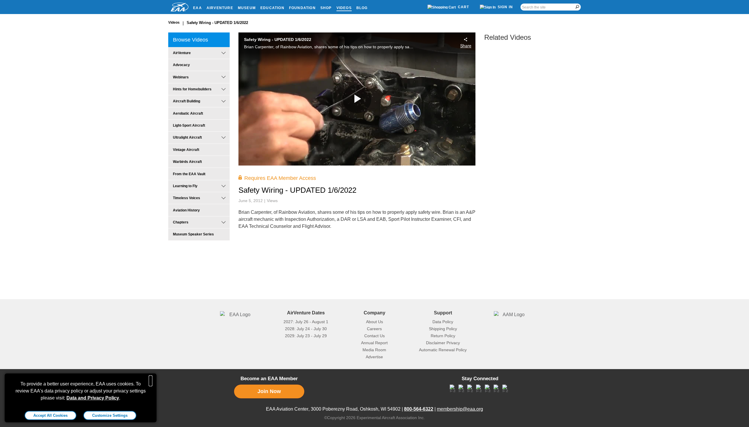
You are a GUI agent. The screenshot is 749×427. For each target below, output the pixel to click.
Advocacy (181, 65)
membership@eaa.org (460, 409)
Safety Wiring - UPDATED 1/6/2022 (217, 22)
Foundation (302, 8)
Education (272, 8)
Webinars (181, 77)
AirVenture (220, 8)
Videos (344, 8)
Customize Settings (110, 415)
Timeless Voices (186, 198)
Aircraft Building (186, 101)
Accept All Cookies (50, 415)
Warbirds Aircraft (187, 162)
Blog (362, 8)
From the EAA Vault (189, 174)
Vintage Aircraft (186, 150)
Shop (326, 8)
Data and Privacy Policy (92, 397)
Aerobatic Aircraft (188, 113)
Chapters (180, 222)
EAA (197, 8)
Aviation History (186, 210)
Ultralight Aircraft (187, 137)
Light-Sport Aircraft (189, 125)
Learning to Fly (185, 186)
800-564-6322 (418, 409)
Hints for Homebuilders (192, 89)
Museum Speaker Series (193, 234)
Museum (247, 8)
